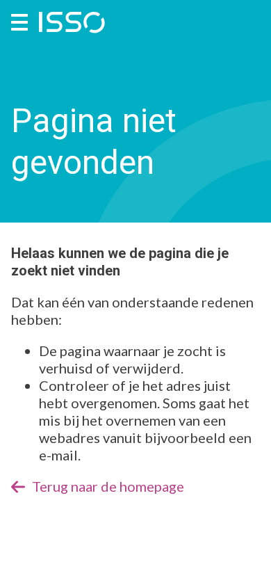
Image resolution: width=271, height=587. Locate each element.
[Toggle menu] (19, 22)
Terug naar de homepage (108, 486)
